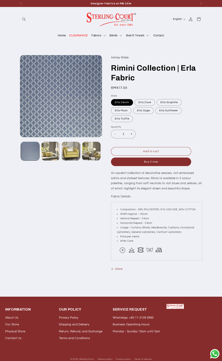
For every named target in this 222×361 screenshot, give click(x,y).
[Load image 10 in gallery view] (91, 151)
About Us (11, 317)
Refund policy (105, 359)
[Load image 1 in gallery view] (30, 151)
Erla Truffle (122, 118)
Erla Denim (122, 102)
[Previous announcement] (21, 3)
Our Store (12, 324)
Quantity (116, 127)
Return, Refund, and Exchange (81, 331)
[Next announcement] (201, 3)
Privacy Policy (68, 317)
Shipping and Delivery (74, 324)
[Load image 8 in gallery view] (50, 151)
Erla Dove (144, 102)
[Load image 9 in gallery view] (71, 151)
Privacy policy (123, 359)
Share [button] (118, 268)
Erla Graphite (169, 102)
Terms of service (143, 359)
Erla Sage (143, 110)
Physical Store (15, 331)
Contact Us (13, 338)
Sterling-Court (86, 359)
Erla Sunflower (168, 110)
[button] (24, 19)
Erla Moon (121, 110)
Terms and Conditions (74, 338)
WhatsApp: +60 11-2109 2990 (133, 317)
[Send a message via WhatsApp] (214, 353)
